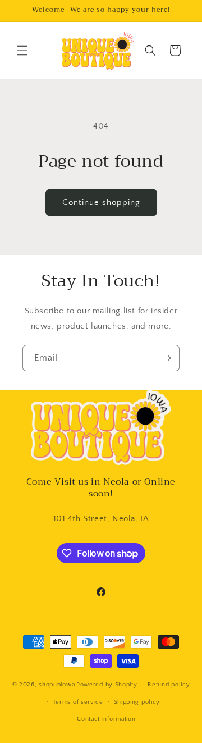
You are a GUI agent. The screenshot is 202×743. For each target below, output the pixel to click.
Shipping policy (137, 702)
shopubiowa (57, 684)
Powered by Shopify (106, 684)
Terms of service (78, 702)
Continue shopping (101, 202)
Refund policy (169, 684)
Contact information (106, 718)
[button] (22, 50)
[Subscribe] (166, 358)
